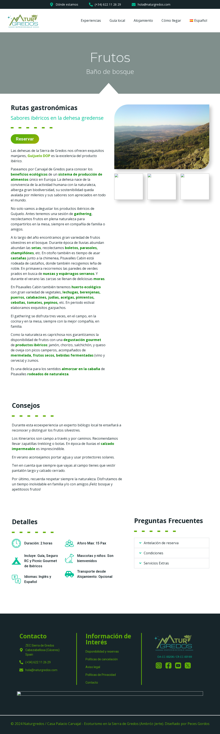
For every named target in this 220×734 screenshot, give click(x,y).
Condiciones (153, 553)
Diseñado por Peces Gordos (187, 723)
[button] (171, 543)
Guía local (117, 20)
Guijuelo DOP (39, 155)
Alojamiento (143, 20)
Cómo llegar (171, 20)
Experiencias (91, 20)
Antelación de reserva (161, 543)
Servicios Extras (156, 563)
